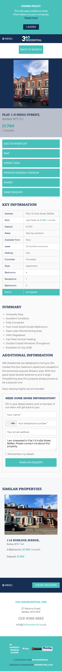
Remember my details (20, 454)
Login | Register (46, 585)
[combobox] (11, 423)
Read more (31, 17)
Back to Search (31, 49)
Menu (8, 38)
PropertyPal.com (43, 665)
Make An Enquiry (31, 462)
